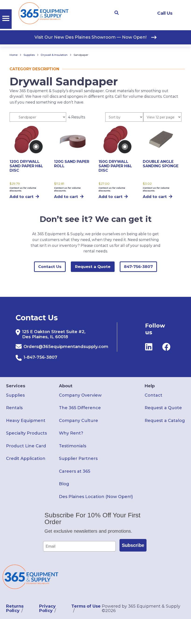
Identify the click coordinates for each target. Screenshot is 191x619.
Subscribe (133, 545)
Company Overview (80, 395)
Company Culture (78, 420)
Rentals (14, 407)
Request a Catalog (165, 420)
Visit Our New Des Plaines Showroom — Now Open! (90, 37)
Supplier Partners (78, 458)
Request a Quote (92, 266)
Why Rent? (71, 433)
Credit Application (25, 458)
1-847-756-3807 (40, 357)
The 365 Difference (80, 407)
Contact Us (49, 266)
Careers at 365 (74, 471)
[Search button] (116, 12)
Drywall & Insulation (54, 55)
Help (150, 385)
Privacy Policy (47, 608)
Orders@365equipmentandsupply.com (66, 346)
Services (15, 385)
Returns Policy (15, 608)
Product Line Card (26, 445)
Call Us (164, 13)
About (65, 385)
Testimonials (72, 445)
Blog (64, 483)
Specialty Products (26, 433)
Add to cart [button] (22, 196)
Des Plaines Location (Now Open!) (96, 496)
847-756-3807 (138, 266)
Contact (153, 395)
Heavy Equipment (25, 420)
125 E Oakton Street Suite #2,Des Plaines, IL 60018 (53, 334)
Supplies (29, 55)
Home (13, 55)
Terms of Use (86, 606)
